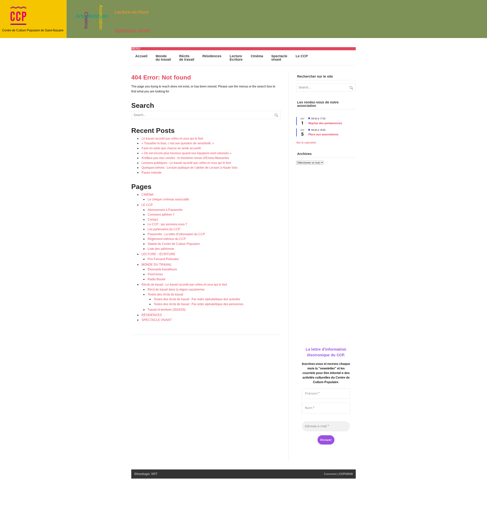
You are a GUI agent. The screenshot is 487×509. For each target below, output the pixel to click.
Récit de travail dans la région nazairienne (176, 289)
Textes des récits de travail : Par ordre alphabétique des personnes (198, 304)
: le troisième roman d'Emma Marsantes (185, 158)
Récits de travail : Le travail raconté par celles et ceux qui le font (184, 284)
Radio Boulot (156, 279)
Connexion (330, 473)
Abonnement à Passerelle (165, 209)
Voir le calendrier (306, 142)
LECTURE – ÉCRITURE (158, 254)
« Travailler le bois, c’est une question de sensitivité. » (178, 143)
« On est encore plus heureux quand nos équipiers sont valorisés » (186, 153)
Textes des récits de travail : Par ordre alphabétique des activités (197, 299)
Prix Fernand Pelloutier (163, 259)
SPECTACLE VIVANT (157, 320)
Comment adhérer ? (161, 214)
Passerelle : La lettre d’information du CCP (176, 234)
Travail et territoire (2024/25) (166, 309)
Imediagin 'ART (147, 474)
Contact (153, 219)
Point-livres (155, 274)
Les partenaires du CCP (164, 229)
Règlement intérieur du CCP (167, 239)
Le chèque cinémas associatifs (168, 199)
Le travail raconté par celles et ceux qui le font (172, 138)
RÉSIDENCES (152, 315)
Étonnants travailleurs (162, 269)
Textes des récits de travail (165, 294)
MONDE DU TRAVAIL (157, 264)
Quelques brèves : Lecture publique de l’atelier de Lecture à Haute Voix (189, 167)
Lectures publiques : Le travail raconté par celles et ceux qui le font (186, 162)
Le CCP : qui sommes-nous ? (167, 224)
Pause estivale (152, 172)
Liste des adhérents (161, 248)
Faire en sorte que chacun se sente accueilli (171, 148)
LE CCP (147, 204)
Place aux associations (323, 134)
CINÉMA (148, 194)
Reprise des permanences (325, 123)
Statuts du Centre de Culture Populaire (174, 243)
